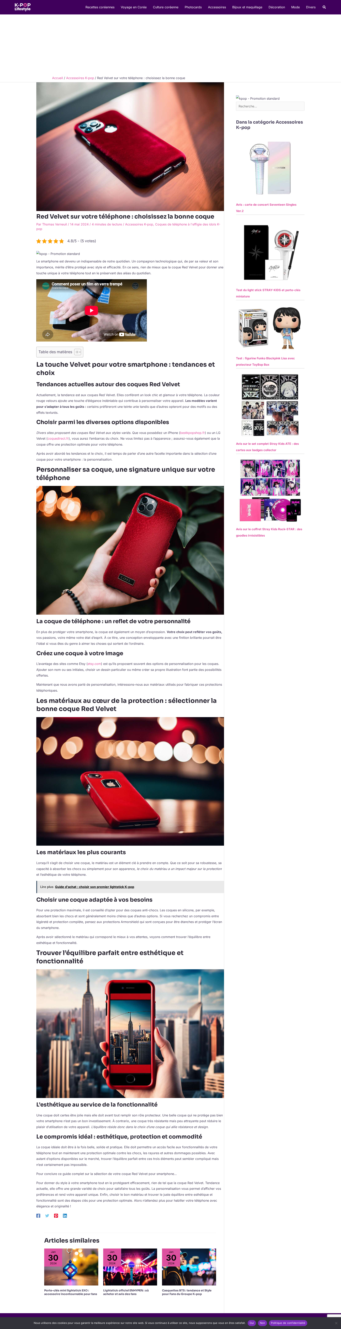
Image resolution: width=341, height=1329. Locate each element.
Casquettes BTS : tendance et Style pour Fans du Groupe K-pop (187, 1292)
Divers (311, 7)
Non (262, 1322)
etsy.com (94, 664)
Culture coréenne (165, 7)
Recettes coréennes (99, 7)
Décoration (277, 7)
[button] (324, 7)
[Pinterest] (56, 1215)
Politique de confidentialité (288, 1322)
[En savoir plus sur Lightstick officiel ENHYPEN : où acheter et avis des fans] (130, 1267)
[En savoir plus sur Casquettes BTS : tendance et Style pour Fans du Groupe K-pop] (189, 1267)
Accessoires (217, 7)
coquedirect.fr (58, 438)
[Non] (336, 1323)
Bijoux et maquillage (247, 7)
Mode (295, 7)
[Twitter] (47, 1215)
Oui (252, 1322)
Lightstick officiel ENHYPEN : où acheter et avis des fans (126, 1292)
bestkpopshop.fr (192, 433)
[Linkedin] (65, 1215)
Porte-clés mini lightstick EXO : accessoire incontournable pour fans (70, 1292)
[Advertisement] (170, 44)
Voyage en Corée (134, 7)
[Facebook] (38, 1215)
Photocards (193, 7)
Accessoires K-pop (139, 224)
